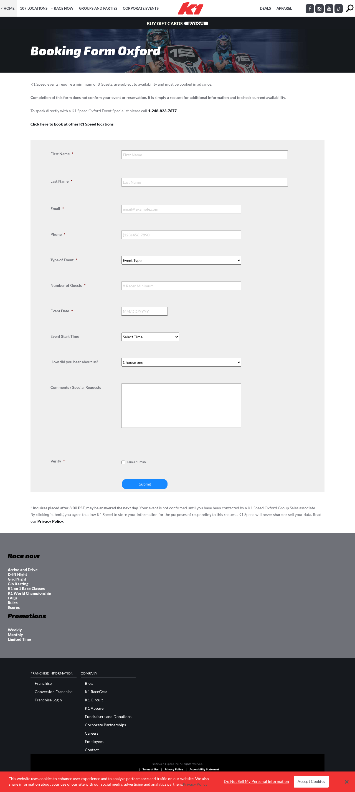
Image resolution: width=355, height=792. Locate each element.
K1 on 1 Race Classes (26, 588)
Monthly (15, 634)
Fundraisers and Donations (108, 717)
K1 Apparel (95, 708)
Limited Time (19, 639)
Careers (91, 733)
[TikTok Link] (338, 8)
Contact (92, 750)
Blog (89, 683)
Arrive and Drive (23, 569)
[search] (349, 8)
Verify (57, 461)
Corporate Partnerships (105, 725)
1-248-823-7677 (163, 110)
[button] (347, 781)
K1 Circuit (94, 700)
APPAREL (284, 8)
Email (57, 208)
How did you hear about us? (74, 361)
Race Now (63, 8)
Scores (14, 607)
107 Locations (33, 8)
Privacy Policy (50, 521)
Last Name (61, 181)
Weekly (15, 629)
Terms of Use (150, 769)
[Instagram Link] (319, 8)
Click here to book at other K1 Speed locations (72, 124)
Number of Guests (68, 285)
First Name (61, 153)
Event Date (61, 310)
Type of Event (63, 259)
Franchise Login (48, 700)
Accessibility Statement (204, 769)
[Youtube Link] (329, 8)
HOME (9, 8)
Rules (12, 602)
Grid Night (17, 579)
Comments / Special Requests (75, 387)
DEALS (265, 8)
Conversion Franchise (53, 692)
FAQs (12, 598)
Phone (57, 234)
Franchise (43, 683)
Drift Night (17, 574)
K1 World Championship (29, 593)
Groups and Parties (98, 8)
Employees (94, 742)
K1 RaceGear (96, 692)
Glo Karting (18, 583)
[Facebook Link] (310, 8)
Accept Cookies (311, 781)
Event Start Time (64, 336)
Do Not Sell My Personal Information (256, 781)
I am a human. (137, 462)
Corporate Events (141, 8)
